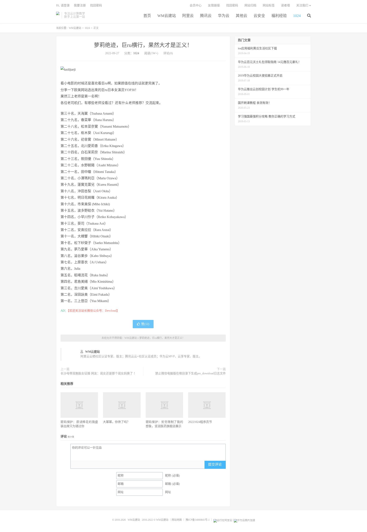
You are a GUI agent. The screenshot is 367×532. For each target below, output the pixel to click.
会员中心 (196, 5)
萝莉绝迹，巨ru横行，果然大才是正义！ (143, 45)
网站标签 (269, 5)
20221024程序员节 (200, 422)
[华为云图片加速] (244, 519)
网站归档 (250, 5)
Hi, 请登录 (63, 5)
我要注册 (80, 5)
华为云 (223, 16)
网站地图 (177, 519)
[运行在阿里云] (222, 519)
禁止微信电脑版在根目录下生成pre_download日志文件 (190, 373)
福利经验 (279, 16)
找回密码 (232, 5)
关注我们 (302, 5)
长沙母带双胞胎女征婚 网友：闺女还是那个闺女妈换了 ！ (99, 373)
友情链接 (214, 5)
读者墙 (285, 5)
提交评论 (215, 464)
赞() (145, 324)
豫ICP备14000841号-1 (198, 519)
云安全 (259, 16)
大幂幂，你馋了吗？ (116, 422)
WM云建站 (57, 15)
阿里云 (188, 16)
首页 (147, 16)
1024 (297, 16)
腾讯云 (206, 16)
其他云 (241, 16)
